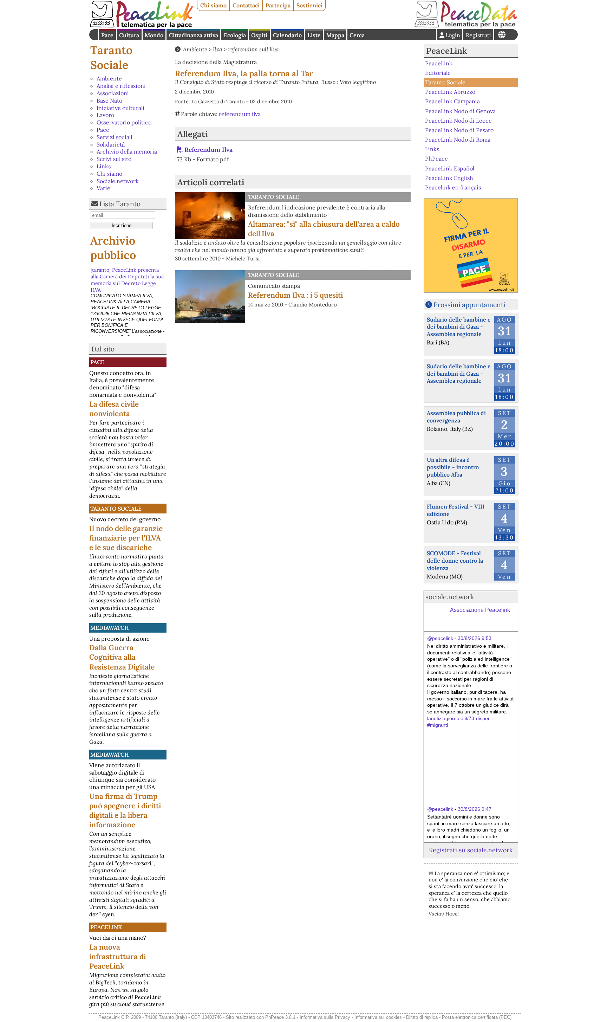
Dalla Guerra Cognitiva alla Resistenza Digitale (122, 657)
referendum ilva (240, 113)
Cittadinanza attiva (193, 35)
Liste (314, 35)
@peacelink (440, 638)
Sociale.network (118, 181)
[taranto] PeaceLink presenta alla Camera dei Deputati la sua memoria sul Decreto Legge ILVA (127, 278)
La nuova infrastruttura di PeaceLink (117, 956)
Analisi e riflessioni (121, 85)
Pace (107, 35)
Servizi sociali (114, 137)
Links (104, 166)
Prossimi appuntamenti (469, 304)
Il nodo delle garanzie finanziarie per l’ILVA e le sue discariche (126, 538)
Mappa (335, 35)
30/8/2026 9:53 (474, 638)
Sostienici (309, 5)
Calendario (287, 35)
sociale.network (449, 597)
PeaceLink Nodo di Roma (457, 139)
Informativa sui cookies (378, 1017)
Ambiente (109, 78)
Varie (103, 188)
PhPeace (436, 158)
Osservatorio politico (124, 122)
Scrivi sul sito (114, 158)
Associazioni (113, 93)
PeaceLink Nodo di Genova (460, 110)
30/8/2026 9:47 (474, 809)
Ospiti (259, 35)
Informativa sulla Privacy (325, 1017)
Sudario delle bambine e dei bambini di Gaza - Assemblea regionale (459, 327)
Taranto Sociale (111, 57)
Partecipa (278, 5)
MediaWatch (109, 627)
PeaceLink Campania (452, 101)
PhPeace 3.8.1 (280, 1017)
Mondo (154, 35)
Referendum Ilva (208, 149)
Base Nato (109, 100)
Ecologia (235, 35)
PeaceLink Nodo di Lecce (458, 120)
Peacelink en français (453, 187)
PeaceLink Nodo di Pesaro (459, 130)
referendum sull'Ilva (253, 49)
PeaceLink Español (449, 168)
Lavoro (105, 114)
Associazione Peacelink (480, 610)
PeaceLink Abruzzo (450, 91)
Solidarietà (111, 144)
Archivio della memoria (127, 151)
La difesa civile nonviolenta (114, 408)
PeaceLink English (449, 177)
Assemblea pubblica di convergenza (456, 416)
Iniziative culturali (120, 107)
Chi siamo (213, 5)
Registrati (478, 35)
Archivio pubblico (113, 248)
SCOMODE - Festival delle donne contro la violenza (455, 560)
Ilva (217, 49)
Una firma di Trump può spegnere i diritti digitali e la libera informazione (125, 810)
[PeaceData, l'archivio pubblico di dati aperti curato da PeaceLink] (466, 26)
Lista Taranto (120, 204)
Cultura (129, 35)
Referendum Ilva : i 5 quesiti (295, 295)
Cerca (357, 35)
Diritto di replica (422, 1017)
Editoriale (438, 72)
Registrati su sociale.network (471, 850)
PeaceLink (106, 927)
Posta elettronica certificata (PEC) (476, 1017)
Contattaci (246, 5)
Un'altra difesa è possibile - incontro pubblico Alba (453, 467)
